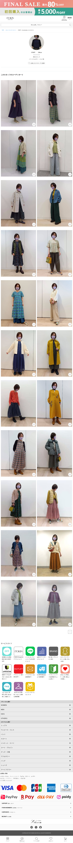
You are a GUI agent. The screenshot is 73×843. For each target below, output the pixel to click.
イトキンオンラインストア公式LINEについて (30, 659)
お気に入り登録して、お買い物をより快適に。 (65, 677)
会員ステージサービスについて (41, 658)
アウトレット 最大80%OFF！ (18, 675)
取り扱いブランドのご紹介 (53, 658)
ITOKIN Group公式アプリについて (18, 658)
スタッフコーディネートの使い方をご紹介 (65, 659)
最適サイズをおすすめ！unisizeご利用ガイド (6, 677)
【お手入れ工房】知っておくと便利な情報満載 (18, 694)
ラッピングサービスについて (30, 693)
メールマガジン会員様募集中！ (30, 675)
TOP (3, 30)
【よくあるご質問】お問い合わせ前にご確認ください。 (6, 695)
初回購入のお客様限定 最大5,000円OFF (6, 659)
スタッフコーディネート (11, 30)
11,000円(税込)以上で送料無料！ (41, 675)
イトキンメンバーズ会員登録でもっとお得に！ (53, 677)
